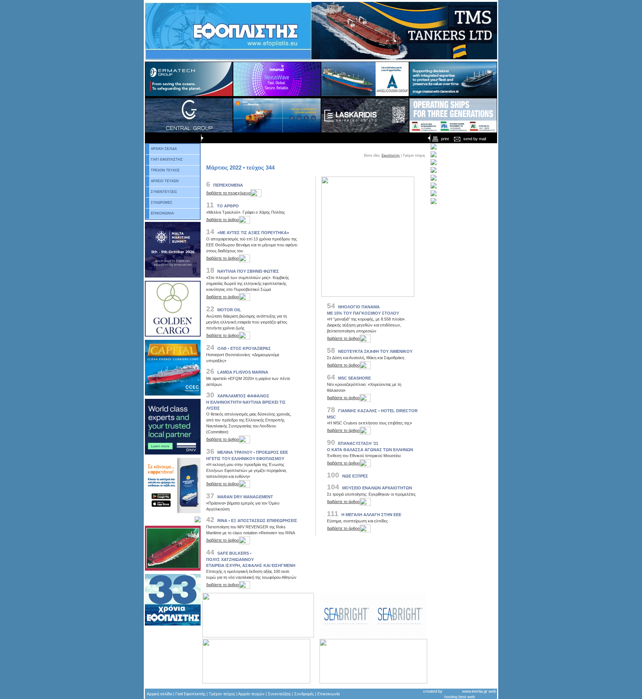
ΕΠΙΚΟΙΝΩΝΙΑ (162, 213)
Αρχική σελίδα (159, 694)
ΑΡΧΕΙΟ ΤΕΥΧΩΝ (165, 181)
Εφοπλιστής (391, 155)
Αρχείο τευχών (251, 694)
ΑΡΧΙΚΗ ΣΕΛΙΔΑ (164, 149)
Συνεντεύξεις (279, 694)
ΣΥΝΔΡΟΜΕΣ (161, 202)
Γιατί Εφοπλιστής (190, 694)
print (445, 139)
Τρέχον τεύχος (222, 694)
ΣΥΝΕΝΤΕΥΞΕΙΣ (164, 192)
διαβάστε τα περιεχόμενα (228, 193)
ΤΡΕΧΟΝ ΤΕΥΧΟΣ (165, 170)
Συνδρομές (304, 694)
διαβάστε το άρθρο (222, 219)
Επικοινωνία (328, 694)
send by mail (474, 139)
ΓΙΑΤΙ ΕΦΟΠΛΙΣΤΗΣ (167, 159)
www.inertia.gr (474, 691)
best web (466, 697)
